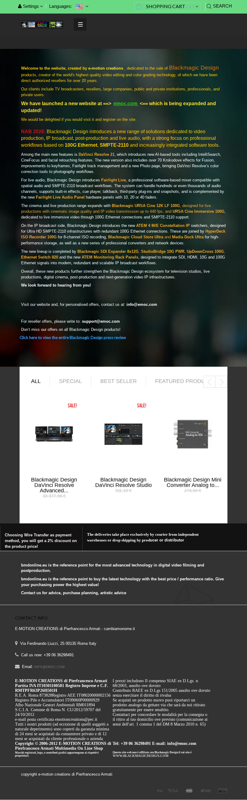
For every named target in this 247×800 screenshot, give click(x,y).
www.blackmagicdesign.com (140, 756)
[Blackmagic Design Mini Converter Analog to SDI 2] (193, 433)
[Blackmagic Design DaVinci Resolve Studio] (123, 433)
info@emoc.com (49, 667)
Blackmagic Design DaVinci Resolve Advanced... (54, 485)
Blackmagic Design (194, 67)
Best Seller (118, 381)
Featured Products (185, 381)
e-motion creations (106, 68)
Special (70, 381)
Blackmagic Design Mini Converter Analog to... (192, 482)
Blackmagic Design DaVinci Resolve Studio (123, 482)
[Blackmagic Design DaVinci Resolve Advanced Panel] (54, 433)
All (36, 381)
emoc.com (126, 103)
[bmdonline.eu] (42, 24)
